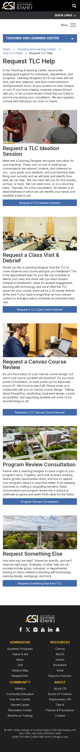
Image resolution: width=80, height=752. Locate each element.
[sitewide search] (74, 6)
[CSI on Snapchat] (57, 629)
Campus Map (20, 670)
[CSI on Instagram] (35, 629)
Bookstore (60, 665)
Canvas (60, 648)
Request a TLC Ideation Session (39, 202)
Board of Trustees (60, 694)
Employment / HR (60, 699)
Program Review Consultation (40, 501)
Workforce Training (20, 715)
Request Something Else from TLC (40, 583)
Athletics (20, 688)
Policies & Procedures (60, 710)
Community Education (20, 694)
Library (60, 659)
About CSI (60, 688)
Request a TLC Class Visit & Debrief (40, 309)
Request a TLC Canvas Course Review (40, 412)
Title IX (60, 704)
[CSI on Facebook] (20, 629)
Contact (60, 715)
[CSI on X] (28, 629)
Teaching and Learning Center (32, 38)
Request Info (20, 675)
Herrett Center (20, 704)
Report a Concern (60, 675)
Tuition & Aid (20, 654)
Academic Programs (20, 648)
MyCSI (60, 654)
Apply (20, 659)
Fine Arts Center (20, 699)
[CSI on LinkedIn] (50, 629)
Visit (20, 665)
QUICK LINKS (63, 15)
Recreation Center (20, 710)
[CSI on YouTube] (42, 629)
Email (60, 670)
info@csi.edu (60, 736)
